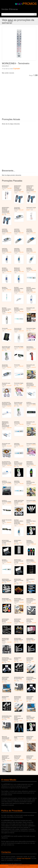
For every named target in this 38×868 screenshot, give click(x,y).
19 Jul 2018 (33, 232)
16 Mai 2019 (9, 503)
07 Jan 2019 (33, 465)
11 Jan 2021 (21, 739)
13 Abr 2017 (9, 367)
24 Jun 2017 (9, 385)
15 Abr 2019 (21, 252)
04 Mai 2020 (9, 562)
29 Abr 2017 (34, 367)
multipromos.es (20, 867)
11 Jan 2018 (33, 404)
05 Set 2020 (9, 601)
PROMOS (30, 3)
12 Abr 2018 (21, 424)
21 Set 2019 (34, 501)
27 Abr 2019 (34, 484)
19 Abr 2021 (9, 289)
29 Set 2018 (34, 444)
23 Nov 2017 (33, 386)
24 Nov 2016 (21, 330)
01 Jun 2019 (21, 504)
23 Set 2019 (21, 524)
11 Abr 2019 (21, 483)
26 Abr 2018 (21, 232)
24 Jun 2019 (33, 252)
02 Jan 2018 (9, 232)
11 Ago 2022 (9, 312)
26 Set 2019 (9, 522)
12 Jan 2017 (33, 349)
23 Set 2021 (33, 292)
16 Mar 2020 (9, 271)
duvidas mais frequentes (24, 858)
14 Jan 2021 (9, 740)
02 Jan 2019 (9, 252)
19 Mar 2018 (9, 427)
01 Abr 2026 (9, 188)
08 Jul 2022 (21, 191)
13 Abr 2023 (21, 311)
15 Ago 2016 (9, 329)
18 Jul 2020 (21, 563)
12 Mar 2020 (33, 544)
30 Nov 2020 (33, 270)
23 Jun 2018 (9, 446)
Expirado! (16, 68)
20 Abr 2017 (21, 366)
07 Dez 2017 (9, 406)
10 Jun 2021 (21, 292)
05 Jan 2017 (21, 209)
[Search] (35, 14)
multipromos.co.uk (30, 867)
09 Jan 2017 (21, 347)
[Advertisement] (19, 96)
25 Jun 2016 (34, 310)
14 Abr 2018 (34, 424)
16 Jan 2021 (34, 740)
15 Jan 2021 (34, 759)
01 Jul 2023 (34, 191)
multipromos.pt (10, 867)
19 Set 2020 (21, 602)
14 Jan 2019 (9, 483)
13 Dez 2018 (9, 465)
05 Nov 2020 (21, 271)
